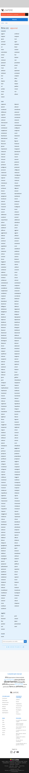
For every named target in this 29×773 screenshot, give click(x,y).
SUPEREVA (17, 764)
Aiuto (19, 767)
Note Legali (12, 765)
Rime (6, 23)
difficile (5, 684)
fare (11, 686)
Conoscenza (19, 705)
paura (24, 686)
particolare (6, 687)
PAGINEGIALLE (12, 761)
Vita (3, 720)
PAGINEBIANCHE (6, 762)
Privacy (16, 765)
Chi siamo (6, 765)
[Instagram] (11, 752)
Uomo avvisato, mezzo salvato (19, 724)
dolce (16, 680)
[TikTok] (14, 752)
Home (2, 23)
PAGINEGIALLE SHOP (19, 761)
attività (22, 677)
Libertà (17, 699)
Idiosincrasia (5, 702)
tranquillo (21, 682)
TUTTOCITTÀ (12, 762)
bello (14, 687)
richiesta (17, 677)
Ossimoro (4, 698)
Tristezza (18, 714)
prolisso (22, 679)
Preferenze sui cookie (13, 767)
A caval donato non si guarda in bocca (21, 744)
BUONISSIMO (12, 764)
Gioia (17, 712)
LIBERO (3, 761)
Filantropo (4, 700)
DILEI (16, 762)
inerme (25, 684)
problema (9, 679)
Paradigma (18, 710)
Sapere (9, 10)
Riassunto (18, 707)
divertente (10, 681)
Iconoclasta (5, 710)
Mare (3, 726)
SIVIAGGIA (19, 762)
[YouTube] (17, 752)
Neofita (4, 708)
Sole (3, 722)
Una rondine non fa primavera (21, 727)
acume (19, 684)
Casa (3, 724)
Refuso (4, 706)
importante (11, 677)
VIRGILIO (7, 761)
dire (6, 677)
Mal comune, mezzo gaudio (21, 734)
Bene (3, 734)
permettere (11, 684)
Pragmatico (19, 703)
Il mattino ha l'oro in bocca (21, 730)
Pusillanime (5, 704)
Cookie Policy (21, 765)
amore (19, 686)
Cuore (3, 730)
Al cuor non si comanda (19, 740)
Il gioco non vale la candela (20, 737)
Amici (3, 732)
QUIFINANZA (24, 762)
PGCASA (25, 761)
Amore (4, 728)
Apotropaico (5, 712)
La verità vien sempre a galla (21, 721)
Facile (17, 701)
